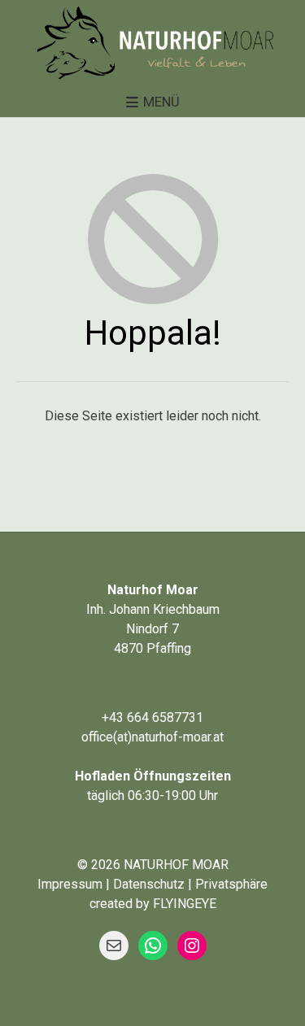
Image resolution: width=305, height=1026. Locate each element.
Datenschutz (149, 884)
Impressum (69, 884)
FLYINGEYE (184, 903)
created (111, 903)
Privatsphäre (231, 884)
